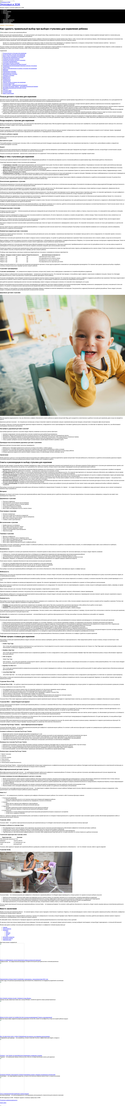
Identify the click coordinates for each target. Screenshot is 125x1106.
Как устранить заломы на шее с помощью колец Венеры (15, 998)
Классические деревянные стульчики (13, 57)
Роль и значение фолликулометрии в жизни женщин (14, 1093)
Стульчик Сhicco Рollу (8, 83)
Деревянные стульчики (9, 71)
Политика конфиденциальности (8, 1100)
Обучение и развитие (8, 20)
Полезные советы (8, 21)
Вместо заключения (8, 93)
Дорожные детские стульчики (11, 63)
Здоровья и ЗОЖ (10, 4)
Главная (5, 10)
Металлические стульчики (10, 74)
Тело (7, 14)
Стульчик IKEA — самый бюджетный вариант (15, 85)
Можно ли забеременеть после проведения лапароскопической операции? (20, 960)
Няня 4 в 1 (5, 89)
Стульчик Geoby (7, 92)
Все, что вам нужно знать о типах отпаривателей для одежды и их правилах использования (25, 1036)
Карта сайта (3, 1102)
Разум (7, 17)
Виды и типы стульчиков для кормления (14, 56)
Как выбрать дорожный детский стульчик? (14, 64)
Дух (7, 18)
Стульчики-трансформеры (10, 61)
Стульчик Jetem (7, 90)
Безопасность (6, 77)
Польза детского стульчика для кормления (14, 53)
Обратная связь (7, 22)
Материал (5, 70)
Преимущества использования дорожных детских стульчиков (20, 65)
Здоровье (5, 13)
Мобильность (6, 78)
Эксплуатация (6, 81)
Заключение (6, 67)
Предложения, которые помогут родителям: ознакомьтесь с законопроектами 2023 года (24, 979)
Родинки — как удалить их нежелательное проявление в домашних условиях (21, 1055)
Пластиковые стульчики (9, 72)
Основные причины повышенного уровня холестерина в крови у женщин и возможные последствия (27, 1074)
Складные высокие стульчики (11, 59)
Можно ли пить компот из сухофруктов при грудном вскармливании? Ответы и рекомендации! (26, 1017)
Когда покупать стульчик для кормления (14, 54)
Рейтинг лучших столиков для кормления (14, 82)
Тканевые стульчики (8, 75)
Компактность (7, 79)
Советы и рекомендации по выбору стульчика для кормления (20, 68)
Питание (8, 15)
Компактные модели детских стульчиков (14, 60)
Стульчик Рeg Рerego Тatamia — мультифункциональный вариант (20, 86)
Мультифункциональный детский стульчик (14, 88)
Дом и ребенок (7, 11)
